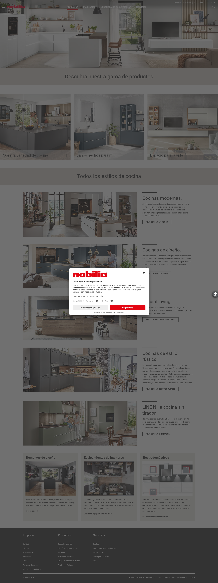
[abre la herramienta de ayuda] (215, 294)
